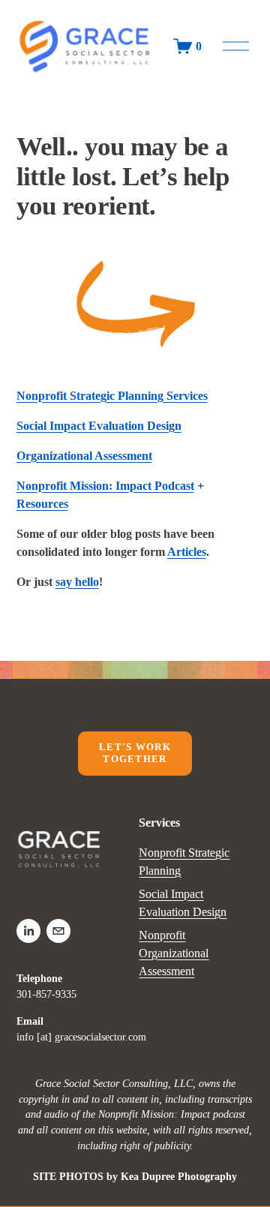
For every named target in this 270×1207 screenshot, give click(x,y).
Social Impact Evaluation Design (182, 902)
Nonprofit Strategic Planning (184, 861)
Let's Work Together (135, 752)
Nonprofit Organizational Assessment (173, 953)
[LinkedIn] (28, 931)
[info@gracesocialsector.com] (58, 931)
